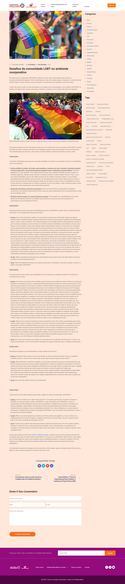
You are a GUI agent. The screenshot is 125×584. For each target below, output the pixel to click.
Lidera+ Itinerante (91, 144)
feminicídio (109, 129)
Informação (90, 56)
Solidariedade (103, 173)
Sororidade (90, 91)
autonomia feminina (104, 108)
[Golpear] (45, 476)
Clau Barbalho (42, 64)
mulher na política (100, 151)
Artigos (89, 23)
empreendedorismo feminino (94, 129)
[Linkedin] (51, 465)
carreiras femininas (105, 115)
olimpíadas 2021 (91, 162)
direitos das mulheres (106, 122)
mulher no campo (91, 155)
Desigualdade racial (108, 119)
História (89, 49)
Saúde (89, 81)
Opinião (89, 69)
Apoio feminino (90, 108)
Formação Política (91, 133)
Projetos (89, 78)
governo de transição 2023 (94, 137)
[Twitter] (43, 465)
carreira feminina (91, 115)
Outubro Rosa (91, 72)
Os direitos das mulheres (106, 162)
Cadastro (98, 111)
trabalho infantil (91, 181)
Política (89, 75)
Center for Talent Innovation (40, 435)
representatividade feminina (94, 170)
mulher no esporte (104, 155)
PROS (107, 166)
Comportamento (92, 30)
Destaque (90, 33)
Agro (88, 20)
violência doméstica (92, 184)
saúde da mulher (91, 173)
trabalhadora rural (101, 177)
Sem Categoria (91, 85)
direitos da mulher (91, 122)
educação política (105, 126)
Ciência (89, 26)
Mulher (89, 62)
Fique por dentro (75, 5)
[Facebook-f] (106, 567)
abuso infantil (90, 104)
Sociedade (31, 64)
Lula (87, 148)
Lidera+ (89, 59)
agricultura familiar (103, 104)
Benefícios (89, 111)
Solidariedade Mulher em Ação (59, 5)
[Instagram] (110, 567)
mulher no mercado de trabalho (95, 159)
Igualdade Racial (92, 52)
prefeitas (100, 166)
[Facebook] (39, 465)
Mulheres (89, 151)
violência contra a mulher (106, 181)
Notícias (89, 65)
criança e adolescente (92, 119)
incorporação (90, 140)
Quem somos (43, 5)
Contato (86, 6)
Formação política (92, 46)
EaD (88, 36)
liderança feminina (105, 144)
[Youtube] (113, 567)
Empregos (90, 43)
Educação (90, 39)
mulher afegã (103, 148)
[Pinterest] (47, 465)
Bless (81, 579)
